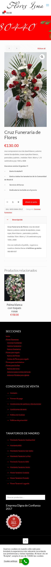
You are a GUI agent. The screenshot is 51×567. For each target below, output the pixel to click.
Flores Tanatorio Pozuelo (19, 478)
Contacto (13, 393)
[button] (42, 56)
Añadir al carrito (31, 202)
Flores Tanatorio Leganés (19, 484)
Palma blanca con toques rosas (14, 308)
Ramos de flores (13, 356)
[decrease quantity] (7, 202)
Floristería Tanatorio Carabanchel (22, 440)
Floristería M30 (15, 445)
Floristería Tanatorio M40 (19, 462)
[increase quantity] (18, 202)
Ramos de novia (13, 369)
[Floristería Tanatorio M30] (25, 5)
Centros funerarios (14, 346)
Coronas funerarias (14, 343)
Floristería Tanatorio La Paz (20, 456)
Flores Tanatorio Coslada (19, 473)
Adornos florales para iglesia (18, 375)
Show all (42, 49)
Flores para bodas (13, 366)
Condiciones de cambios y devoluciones (25, 404)
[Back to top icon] (25, 541)
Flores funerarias (12, 340)
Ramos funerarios (14, 349)
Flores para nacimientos (15, 362)
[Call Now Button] (25, 561)
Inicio (8, 336)
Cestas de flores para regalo (18, 359)
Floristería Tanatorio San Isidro (21, 451)
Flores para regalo (13, 353)
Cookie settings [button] (10, 561)
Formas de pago (16, 399)
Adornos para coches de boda (18, 372)
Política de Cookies (17, 415)
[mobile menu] (47, 5)
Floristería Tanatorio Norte (20, 467)
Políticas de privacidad (18, 420)
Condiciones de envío (18, 409)
